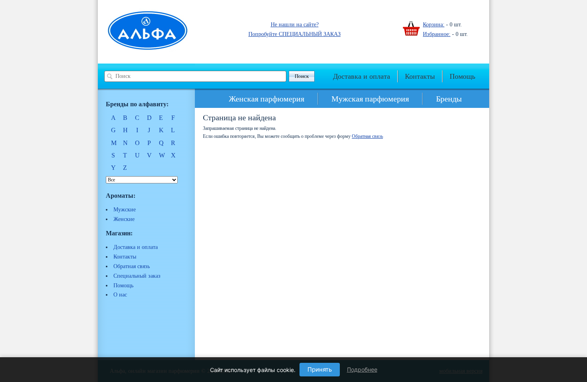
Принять (319, 369)
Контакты (420, 76)
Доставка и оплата (361, 76)
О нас (120, 295)
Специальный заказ (137, 276)
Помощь (462, 76)
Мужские (124, 210)
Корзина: (433, 25)
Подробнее (362, 369)
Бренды (449, 98)
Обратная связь (131, 266)
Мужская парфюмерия (370, 98)
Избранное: (436, 34)
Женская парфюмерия (266, 98)
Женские (124, 219)
